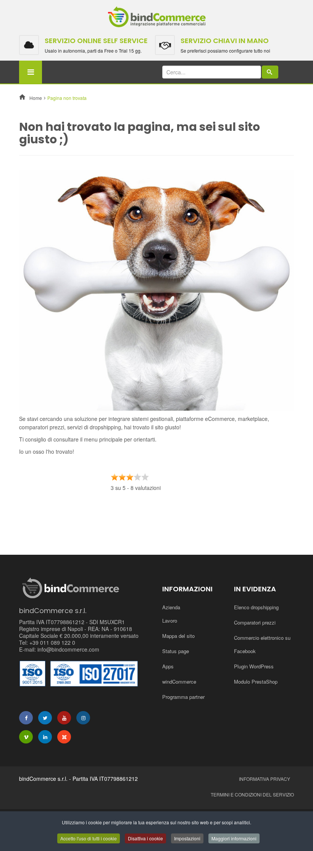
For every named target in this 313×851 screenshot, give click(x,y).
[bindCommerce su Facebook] (26, 717)
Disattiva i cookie (145, 838)
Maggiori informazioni (234, 838)
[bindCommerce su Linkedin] (45, 736)
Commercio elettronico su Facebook (262, 644)
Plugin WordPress (254, 666)
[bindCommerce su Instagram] (83, 717)
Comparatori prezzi (255, 622)
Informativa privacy (264, 779)
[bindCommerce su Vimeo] (26, 736)
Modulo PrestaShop (256, 681)
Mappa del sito (178, 635)
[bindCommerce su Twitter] (45, 717)
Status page (175, 651)
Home (35, 98)
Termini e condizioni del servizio (252, 794)
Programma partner (183, 696)
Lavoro (169, 620)
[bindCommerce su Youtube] (64, 717)
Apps (168, 666)
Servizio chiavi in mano (225, 40)
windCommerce (179, 681)
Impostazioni (187, 838)
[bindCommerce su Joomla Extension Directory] (64, 736)
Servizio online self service (96, 40)
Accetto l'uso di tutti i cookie (88, 838)
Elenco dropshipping (256, 607)
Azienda (171, 607)
